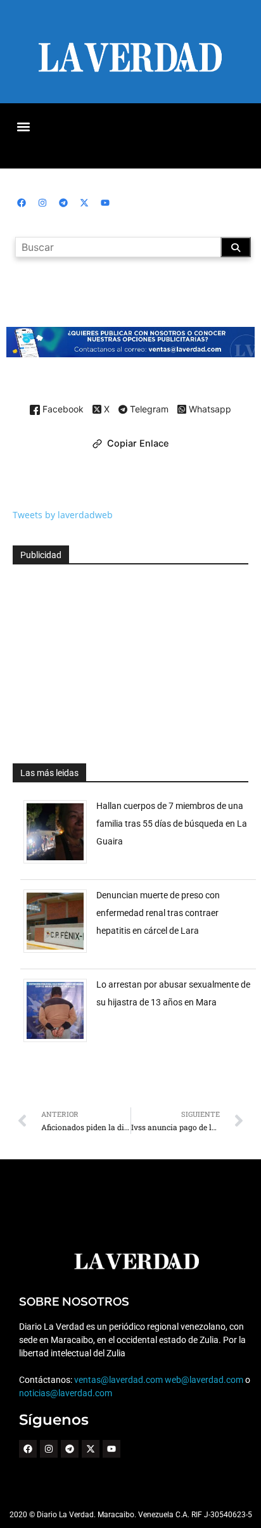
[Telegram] (63, 203)
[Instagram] (42, 203)
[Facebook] (21, 203)
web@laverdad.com (204, 1380)
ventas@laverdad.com (118, 1380)
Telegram (148, 409)
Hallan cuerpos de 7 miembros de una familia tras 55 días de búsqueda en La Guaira (171, 823)
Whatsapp (208, 409)
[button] (23, 126)
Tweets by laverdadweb (63, 515)
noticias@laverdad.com (65, 1393)
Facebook (62, 409)
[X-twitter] (84, 203)
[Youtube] (105, 203)
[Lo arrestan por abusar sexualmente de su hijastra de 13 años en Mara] (59, 1042)
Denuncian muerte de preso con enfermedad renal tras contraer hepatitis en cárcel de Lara (158, 913)
